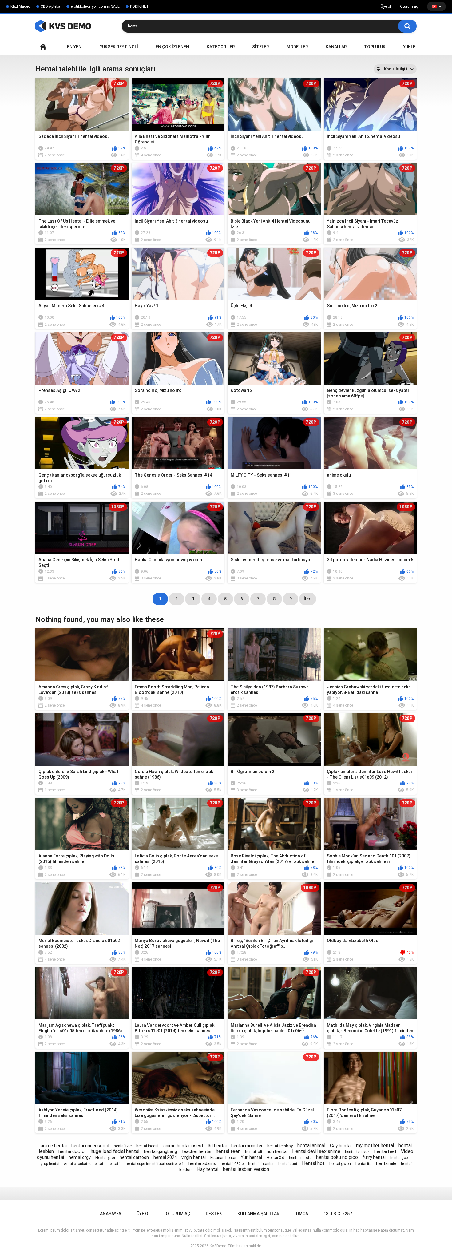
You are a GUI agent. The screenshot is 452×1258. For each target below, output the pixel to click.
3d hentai (217, 1145)
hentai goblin (401, 1157)
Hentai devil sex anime (316, 1151)
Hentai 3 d (275, 1157)
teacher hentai (196, 1151)
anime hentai (54, 1145)
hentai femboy (280, 1145)
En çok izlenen (172, 46)
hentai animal (311, 1145)
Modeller (297, 46)
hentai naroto (300, 1157)
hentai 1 (114, 1164)
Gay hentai (340, 1145)
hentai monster (247, 1145)
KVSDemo (218, 1246)
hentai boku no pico (337, 1157)
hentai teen (228, 1151)
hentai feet (385, 1151)
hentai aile (386, 1163)
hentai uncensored (90, 1145)
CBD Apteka (50, 6)
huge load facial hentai (115, 1151)
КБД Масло (20, 6)
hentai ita (363, 1163)
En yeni (75, 46)
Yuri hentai (251, 1157)
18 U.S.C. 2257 (337, 1213)
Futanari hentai (223, 1157)
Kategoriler (221, 46)
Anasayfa (43, 47)
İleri (307, 598)
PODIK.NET (139, 6)
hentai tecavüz (357, 1152)
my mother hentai (375, 1145)
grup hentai (50, 1164)
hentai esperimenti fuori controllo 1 (155, 1164)
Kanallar (336, 46)
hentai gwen (340, 1163)
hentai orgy (80, 1157)
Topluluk (375, 46)
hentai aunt (287, 1164)
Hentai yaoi (105, 1157)
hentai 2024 (165, 1157)
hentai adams (202, 1163)
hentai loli (253, 1151)
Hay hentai (207, 1169)
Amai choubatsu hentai (83, 1164)
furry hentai (374, 1157)
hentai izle (123, 1145)
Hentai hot (313, 1163)
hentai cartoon (134, 1157)
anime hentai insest (183, 1145)
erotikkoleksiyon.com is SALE (95, 6)
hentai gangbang (160, 1151)
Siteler (260, 46)
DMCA (302, 1213)
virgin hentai (193, 1157)
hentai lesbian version (246, 1169)
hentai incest (147, 1145)
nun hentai (277, 1151)
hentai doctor (72, 1151)
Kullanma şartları (259, 1213)
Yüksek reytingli (119, 46)
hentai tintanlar (261, 1164)
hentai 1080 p (232, 1164)
